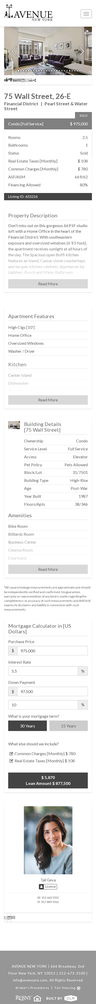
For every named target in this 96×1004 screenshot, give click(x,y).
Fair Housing (66, 988)
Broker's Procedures (33, 988)
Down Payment (21, 682)
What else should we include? (33, 743)
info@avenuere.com (30, 980)
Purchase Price (21, 641)
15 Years (68, 725)
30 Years (27, 725)
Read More (48, 283)
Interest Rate (19, 662)
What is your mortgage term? (33, 716)
